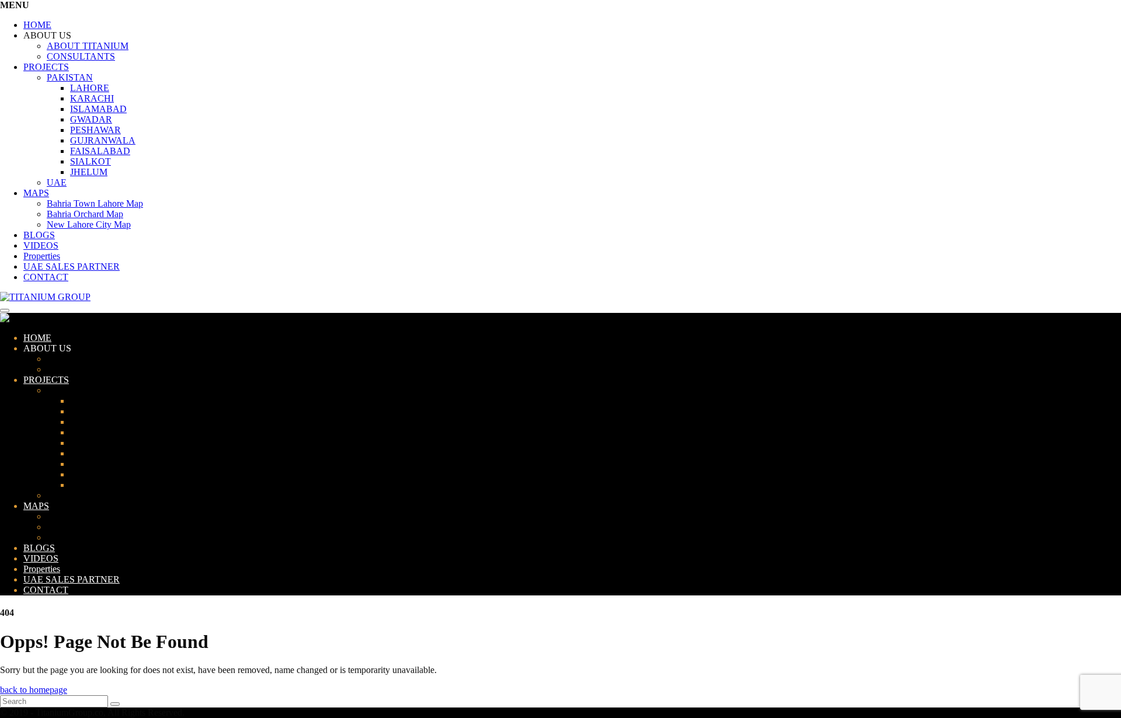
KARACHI (92, 98)
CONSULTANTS (81, 56)
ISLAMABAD (98, 109)
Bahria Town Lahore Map (95, 203)
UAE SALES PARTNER (71, 266)
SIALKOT (90, 161)
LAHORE (89, 88)
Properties (41, 256)
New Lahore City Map (89, 224)
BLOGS (39, 235)
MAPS (36, 193)
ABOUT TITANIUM (87, 46)
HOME (37, 25)
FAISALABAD (100, 151)
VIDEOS (40, 245)
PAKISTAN (70, 77)
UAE (57, 182)
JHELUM (88, 172)
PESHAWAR (95, 130)
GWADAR (91, 119)
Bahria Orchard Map (85, 214)
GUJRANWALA (102, 140)
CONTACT (45, 277)
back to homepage (33, 690)
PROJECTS (46, 67)
